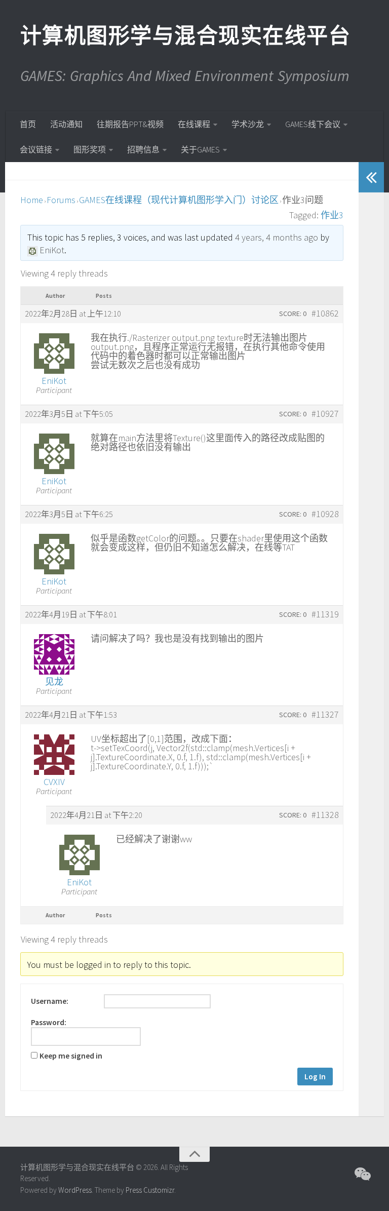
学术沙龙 (247, 124)
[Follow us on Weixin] (362, 1174)
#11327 (325, 714)
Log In (315, 1076)
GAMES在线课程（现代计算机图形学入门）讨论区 (179, 200)
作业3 (332, 215)
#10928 (325, 514)
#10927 (325, 413)
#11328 (325, 814)
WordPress (75, 1190)
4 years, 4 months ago (276, 237)
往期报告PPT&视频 (130, 124)
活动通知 (66, 124)
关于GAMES (200, 149)
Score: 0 (292, 313)
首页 (28, 124)
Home (31, 200)
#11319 (325, 614)
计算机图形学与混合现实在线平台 (184, 35)
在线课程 (194, 124)
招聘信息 (143, 149)
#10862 (325, 313)
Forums (61, 200)
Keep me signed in (71, 1056)
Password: (48, 1022)
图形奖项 (89, 149)
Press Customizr (150, 1190)
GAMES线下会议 (312, 124)
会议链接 (36, 149)
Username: (49, 1001)
